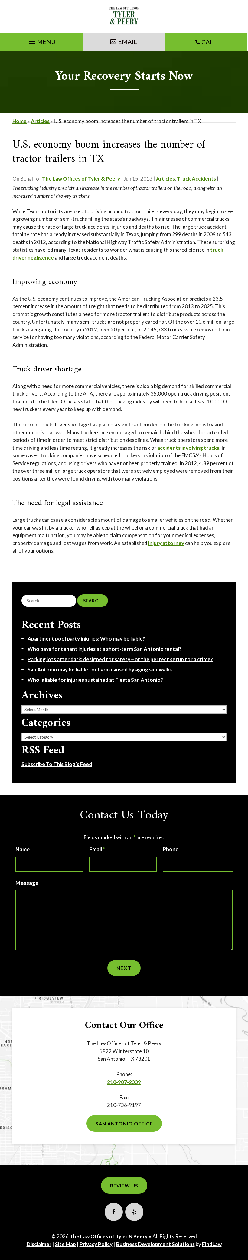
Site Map (65, 1244)
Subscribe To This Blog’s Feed (56, 764)
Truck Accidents (196, 178)
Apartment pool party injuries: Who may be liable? (86, 638)
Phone (170, 849)
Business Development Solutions (155, 1244)
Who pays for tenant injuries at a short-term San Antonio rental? (104, 649)
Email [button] (127, 41)
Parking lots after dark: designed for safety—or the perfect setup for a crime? (120, 659)
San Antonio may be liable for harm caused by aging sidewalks (100, 669)
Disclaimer (39, 1244)
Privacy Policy (96, 1244)
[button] (41, 40)
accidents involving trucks (188, 448)
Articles (165, 178)
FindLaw (212, 1244)
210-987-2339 (124, 1082)
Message (26, 883)
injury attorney (166, 543)
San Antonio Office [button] (124, 1123)
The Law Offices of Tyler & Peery (81, 178)
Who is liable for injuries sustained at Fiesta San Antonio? (95, 680)
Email (97, 849)
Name (22, 849)
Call (209, 41)
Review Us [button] (124, 1185)
